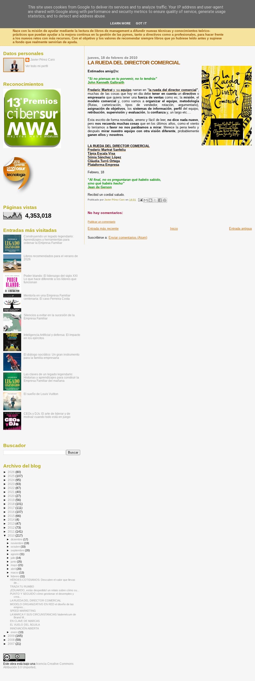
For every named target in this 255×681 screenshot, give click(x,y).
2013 (11, 523)
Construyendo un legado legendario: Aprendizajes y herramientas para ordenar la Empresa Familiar (48, 239)
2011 (11, 531)
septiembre (18, 550)
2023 (11, 484)
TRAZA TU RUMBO (22, 586)
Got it (141, 23)
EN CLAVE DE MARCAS (25, 620)
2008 (11, 639)
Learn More (120, 23)
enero (14, 632)
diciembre (17, 539)
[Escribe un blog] (150, 200)
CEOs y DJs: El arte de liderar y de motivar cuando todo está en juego (47, 415)
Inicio (174, 228)
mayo (14, 565)
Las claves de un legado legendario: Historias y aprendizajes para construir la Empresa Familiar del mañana (51, 377)
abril (13, 568)
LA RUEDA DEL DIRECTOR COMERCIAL (35, 600)
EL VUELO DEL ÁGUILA (25, 624)
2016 (11, 511)
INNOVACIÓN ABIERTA (24, 628)
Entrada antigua (240, 228)
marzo (15, 572)
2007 (11, 643)
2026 (11, 472)
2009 (11, 635)
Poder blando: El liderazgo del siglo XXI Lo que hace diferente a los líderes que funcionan (50, 279)
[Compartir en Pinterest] (164, 200)
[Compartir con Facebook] (159, 200)
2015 (11, 515)
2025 (11, 476)
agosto (15, 554)
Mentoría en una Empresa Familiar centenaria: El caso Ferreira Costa (47, 297)
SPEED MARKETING (23, 610)
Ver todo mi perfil (36, 66)
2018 (11, 503)
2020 (11, 495)
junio (14, 561)
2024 (11, 480)
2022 (11, 487)
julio (13, 557)
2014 (11, 519)
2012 (11, 527)
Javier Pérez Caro (42, 59)
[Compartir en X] (155, 200)
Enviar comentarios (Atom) (128, 237)
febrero (15, 576)
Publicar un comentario (101, 221)
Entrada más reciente (103, 228)
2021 (11, 491)
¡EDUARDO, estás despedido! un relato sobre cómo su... (44, 590)
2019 (11, 499)
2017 (11, 507)
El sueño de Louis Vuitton (41, 393)
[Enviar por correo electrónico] (145, 200)
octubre (16, 546)
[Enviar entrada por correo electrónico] (140, 199)
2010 (11, 535)
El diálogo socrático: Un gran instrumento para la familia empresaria (51, 356)
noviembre (17, 543)
